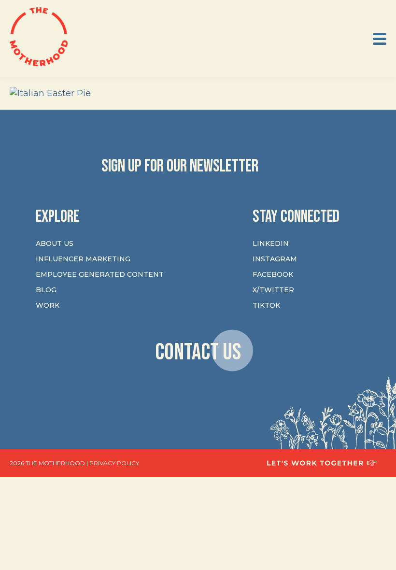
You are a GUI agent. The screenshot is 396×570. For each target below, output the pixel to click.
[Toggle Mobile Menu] (379, 39)
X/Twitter (273, 289)
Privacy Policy (114, 463)
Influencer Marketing (83, 259)
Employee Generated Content (100, 274)
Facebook (273, 274)
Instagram (275, 259)
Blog (46, 289)
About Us (54, 243)
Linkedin (271, 243)
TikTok (266, 305)
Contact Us (198, 352)
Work (47, 305)
